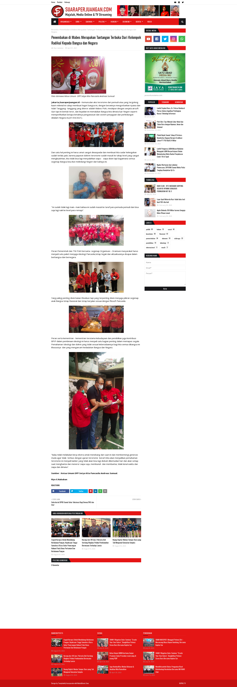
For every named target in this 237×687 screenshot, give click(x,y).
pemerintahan (152, 238)
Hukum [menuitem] (113, 21)
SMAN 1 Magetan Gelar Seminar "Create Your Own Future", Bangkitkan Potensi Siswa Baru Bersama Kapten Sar (123, 642)
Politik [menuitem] (102, 21)
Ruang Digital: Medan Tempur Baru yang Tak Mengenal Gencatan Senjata (127, 541)
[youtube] (175, 2)
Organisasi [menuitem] (65, 21)
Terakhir (165, 102)
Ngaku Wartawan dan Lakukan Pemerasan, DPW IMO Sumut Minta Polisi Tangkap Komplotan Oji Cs (171, 167)
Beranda (54, 29)
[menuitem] (54, 21)
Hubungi (67, 2)
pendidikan (151, 243)
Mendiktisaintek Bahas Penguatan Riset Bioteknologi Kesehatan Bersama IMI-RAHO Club (170, 669)
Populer (151, 102)
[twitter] (182, 2)
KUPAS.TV (182, 683)
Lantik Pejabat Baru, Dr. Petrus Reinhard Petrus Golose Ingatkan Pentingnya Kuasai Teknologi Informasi (171, 111)
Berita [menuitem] (138, 21)
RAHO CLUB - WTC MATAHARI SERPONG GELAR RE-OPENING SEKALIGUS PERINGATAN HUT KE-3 (170, 189)
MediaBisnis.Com (83, 683)
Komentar (179, 102)
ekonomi (166, 238)
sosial (171, 229)
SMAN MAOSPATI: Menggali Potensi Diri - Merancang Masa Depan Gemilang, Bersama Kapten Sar (171, 642)
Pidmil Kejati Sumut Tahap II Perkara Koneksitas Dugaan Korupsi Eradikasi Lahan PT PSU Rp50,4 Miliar (169, 138)
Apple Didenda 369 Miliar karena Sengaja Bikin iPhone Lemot (171, 211)
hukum (160, 229)
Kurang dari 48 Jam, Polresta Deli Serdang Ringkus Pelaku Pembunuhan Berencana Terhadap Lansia (95, 542)
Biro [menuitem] (77, 21)
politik (149, 229)
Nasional (164, 234)
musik (164, 247)
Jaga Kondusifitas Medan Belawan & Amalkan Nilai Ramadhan (122, 668)
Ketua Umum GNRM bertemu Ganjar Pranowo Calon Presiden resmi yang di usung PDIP (123, 656)
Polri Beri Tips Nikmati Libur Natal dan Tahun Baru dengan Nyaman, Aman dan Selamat (170, 124)
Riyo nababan (59, 48)
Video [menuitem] (149, 21)
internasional (151, 247)
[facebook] (179, 2)
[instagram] (173, 39)
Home (53, 2)
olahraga (178, 238)
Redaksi (59, 2)
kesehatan (151, 234)
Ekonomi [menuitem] (126, 21)
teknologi (164, 243)
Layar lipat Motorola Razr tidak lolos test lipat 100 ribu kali (171, 200)
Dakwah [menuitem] (89, 21)
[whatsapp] (182, 39)
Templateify (62, 683)
